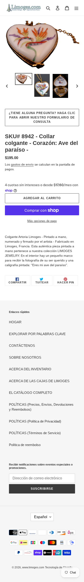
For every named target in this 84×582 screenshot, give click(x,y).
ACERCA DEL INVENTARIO (30, 369)
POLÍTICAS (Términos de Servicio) (35, 433)
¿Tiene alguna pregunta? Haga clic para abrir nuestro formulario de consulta (42, 117)
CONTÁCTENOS (22, 345)
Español (40, 517)
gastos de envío (22, 164)
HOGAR (15, 322)
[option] (24, 79)
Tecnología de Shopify (58, 567)
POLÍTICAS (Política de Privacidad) (35, 421)
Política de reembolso (25, 445)
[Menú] (76, 8)
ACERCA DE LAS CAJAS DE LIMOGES (39, 381)
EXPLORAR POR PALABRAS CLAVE (37, 334)
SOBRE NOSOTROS (25, 357)
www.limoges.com (33, 567)
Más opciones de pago (42, 221)
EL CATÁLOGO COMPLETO (30, 392)
